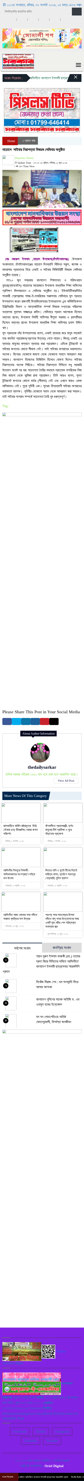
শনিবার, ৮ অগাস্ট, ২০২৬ (56, 841)
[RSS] (66, 19)
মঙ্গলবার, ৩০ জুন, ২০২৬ (14, 926)
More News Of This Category (25, 796)
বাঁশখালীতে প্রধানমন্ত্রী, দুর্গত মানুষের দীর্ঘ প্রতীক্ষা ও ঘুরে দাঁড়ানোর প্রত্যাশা (59, 829)
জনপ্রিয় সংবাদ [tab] (62, 947)
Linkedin (30, 1441)
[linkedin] (44, 19)
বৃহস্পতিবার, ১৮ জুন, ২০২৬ (57, 934)
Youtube (52, 1441)
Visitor (61, 1351)
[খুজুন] (77, 11)
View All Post (66, 780)
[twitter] (22, 19)
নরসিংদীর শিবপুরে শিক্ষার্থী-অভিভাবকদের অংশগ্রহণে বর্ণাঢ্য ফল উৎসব (19, 874)
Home (11, 141)
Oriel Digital (54, 1466)
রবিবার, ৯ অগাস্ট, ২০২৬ (14, 841)
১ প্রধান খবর (28, 140)
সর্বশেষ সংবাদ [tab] (22, 948)
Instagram (62, 1431)
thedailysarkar (42, 767)
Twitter (41, 1431)
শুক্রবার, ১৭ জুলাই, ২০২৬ (15, 885)
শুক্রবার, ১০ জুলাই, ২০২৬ (57, 885)
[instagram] (33, 19)
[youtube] (55, 19)
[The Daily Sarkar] (18, 61)
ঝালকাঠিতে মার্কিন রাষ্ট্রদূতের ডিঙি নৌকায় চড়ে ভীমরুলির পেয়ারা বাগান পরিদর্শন (20, 829)
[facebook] (11, 19)
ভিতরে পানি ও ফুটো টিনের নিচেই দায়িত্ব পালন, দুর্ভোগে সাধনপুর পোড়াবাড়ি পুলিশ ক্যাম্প (61, 874)
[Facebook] (7, 721)
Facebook (20, 1431)
